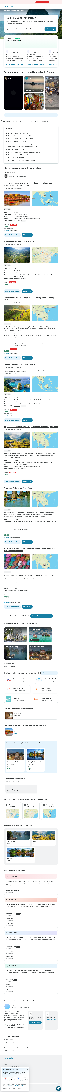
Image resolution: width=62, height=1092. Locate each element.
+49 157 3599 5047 (51, 1020)
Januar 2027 (9, 951)
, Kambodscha (24, 584)
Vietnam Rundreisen (8, 10)
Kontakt (5, 1064)
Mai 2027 (8, 989)
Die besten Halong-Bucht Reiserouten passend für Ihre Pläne (24, 152)
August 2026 (9, 890)
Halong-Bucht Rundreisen (18, 10)
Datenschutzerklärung (7, 1086)
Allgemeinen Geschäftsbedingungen (15, 1085)
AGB (30, 1088)
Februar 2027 (9, 956)
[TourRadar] (9, 6)
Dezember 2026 (10, 946)
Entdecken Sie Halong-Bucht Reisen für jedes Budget (22, 146)
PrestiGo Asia (17, 345)
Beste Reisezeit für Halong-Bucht (17, 157)
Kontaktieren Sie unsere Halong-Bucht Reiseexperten (22, 160)
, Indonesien (25, 214)
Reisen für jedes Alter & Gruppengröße (18, 155)
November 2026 (10, 923)
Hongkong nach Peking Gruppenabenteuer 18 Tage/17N (19, 1047)
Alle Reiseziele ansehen (19, 339)
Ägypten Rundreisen (9, 1050)
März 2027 (9, 979)
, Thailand (20, 214)
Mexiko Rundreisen (9, 1039)
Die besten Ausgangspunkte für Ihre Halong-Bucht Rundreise (24, 144)
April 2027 (9, 984)
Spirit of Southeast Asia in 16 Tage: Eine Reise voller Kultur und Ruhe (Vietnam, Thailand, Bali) (15, 64)
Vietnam (16, 214)
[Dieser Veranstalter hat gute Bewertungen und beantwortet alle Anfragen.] (26, 529)
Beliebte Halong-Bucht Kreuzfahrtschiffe (19, 141)
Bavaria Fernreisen (18, 529)
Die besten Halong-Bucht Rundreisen (18, 133)
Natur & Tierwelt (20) (9, 666)
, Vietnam (18, 584)
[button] (31, 230)
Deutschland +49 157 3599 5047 (11, 1066)
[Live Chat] (58, 1088)
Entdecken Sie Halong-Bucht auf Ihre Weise (20, 135)
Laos (15, 584)
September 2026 (10, 913)
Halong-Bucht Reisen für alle (16, 149)
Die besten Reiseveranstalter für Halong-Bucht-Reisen (23, 138)
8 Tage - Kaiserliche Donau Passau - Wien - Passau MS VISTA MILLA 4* (23, 1045)
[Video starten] (13, 92)
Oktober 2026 (9, 918)
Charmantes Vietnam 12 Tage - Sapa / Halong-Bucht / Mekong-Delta (36, 64)
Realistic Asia (17, 220)
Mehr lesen (8, 62)
